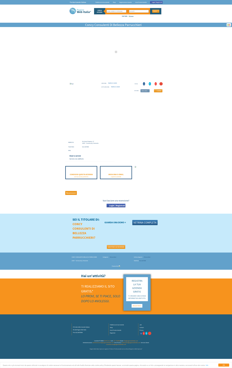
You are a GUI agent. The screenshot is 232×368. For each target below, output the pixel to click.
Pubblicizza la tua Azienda (117, 325)
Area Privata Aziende (141, 2)
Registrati (112, 333)
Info (207, 365)
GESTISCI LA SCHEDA (116, 247)
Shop (114, 2)
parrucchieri (112, 83)
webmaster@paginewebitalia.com (131, 342)
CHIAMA (158, 91)
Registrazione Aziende (125, 2)
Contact (142, 327)
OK (224, 365)
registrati (137, 306)
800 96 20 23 (107, 341)
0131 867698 (142, 260)
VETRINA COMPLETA (144, 222)
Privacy (142, 330)
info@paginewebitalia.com (131, 341)
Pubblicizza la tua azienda (102, 2)
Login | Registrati (157, 2)
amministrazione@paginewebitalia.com (103, 342)
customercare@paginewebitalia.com (116, 344)
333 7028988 (116, 341)
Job (141, 325)
